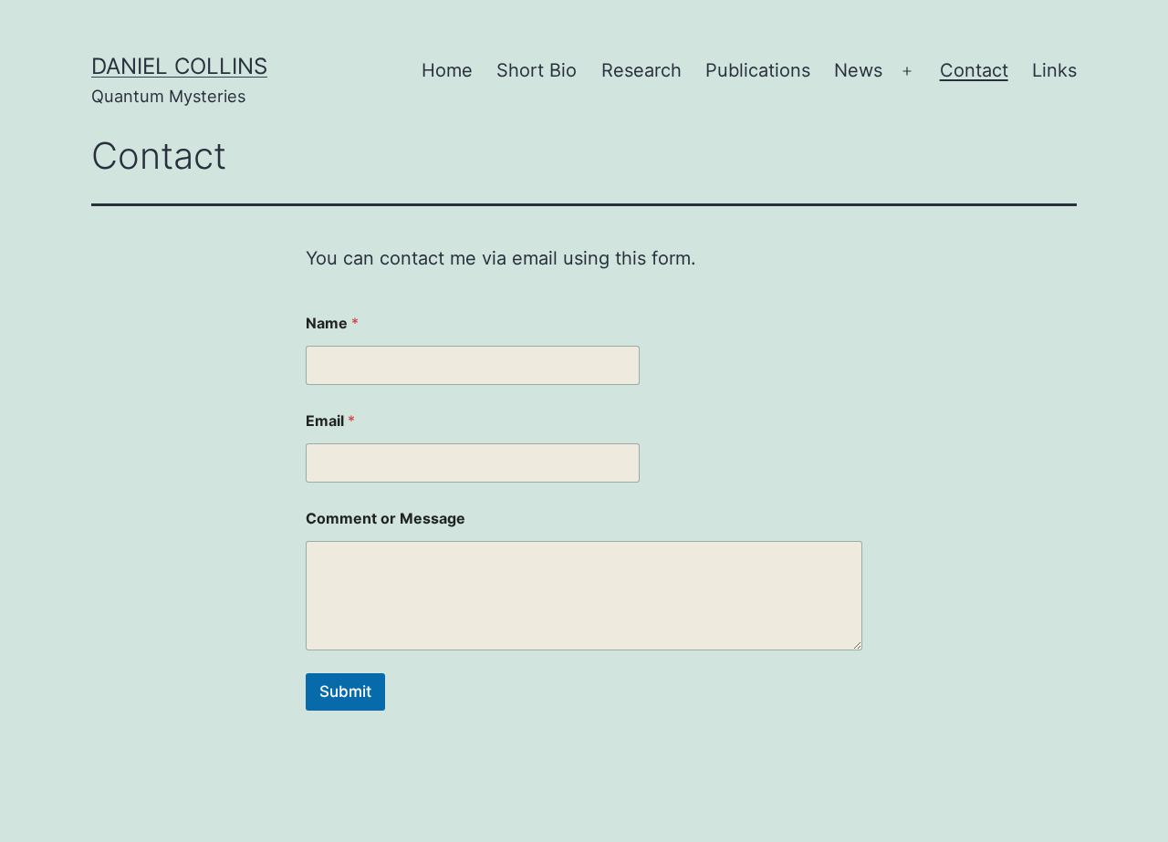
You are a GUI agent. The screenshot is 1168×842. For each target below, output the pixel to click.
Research (641, 70)
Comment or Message (385, 518)
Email (330, 421)
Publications (757, 70)
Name (332, 323)
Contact (974, 70)
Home (447, 70)
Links (1054, 70)
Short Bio (536, 70)
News (858, 70)
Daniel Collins (179, 66)
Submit (345, 691)
